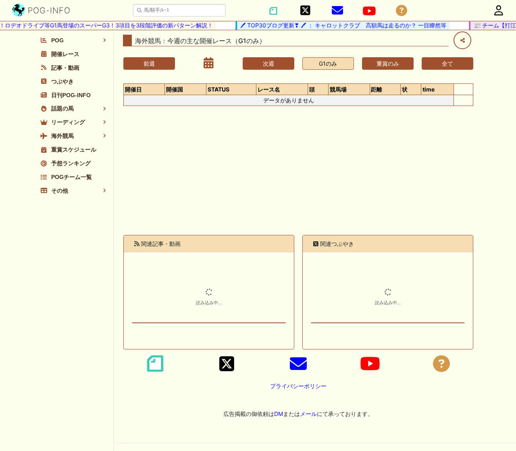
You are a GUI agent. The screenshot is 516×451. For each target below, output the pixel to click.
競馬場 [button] (338, 89)
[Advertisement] (298, 175)
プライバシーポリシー (298, 385)
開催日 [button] (133, 89)
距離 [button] (376, 89)
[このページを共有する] (462, 40)
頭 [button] (312, 89)
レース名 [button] (269, 89)
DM (278, 413)
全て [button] (447, 63)
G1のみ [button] (328, 63)
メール (308, 413)
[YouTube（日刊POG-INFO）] (369, 10)
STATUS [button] (218, 89)
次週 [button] (268, 63)
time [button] (428, 89)
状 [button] (405, 89)
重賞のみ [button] (388, 63)
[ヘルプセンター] (401, 11)
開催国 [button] (174, 89)
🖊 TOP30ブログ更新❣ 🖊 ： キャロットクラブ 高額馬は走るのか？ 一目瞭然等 (339, 25)
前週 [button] (149, 63)
